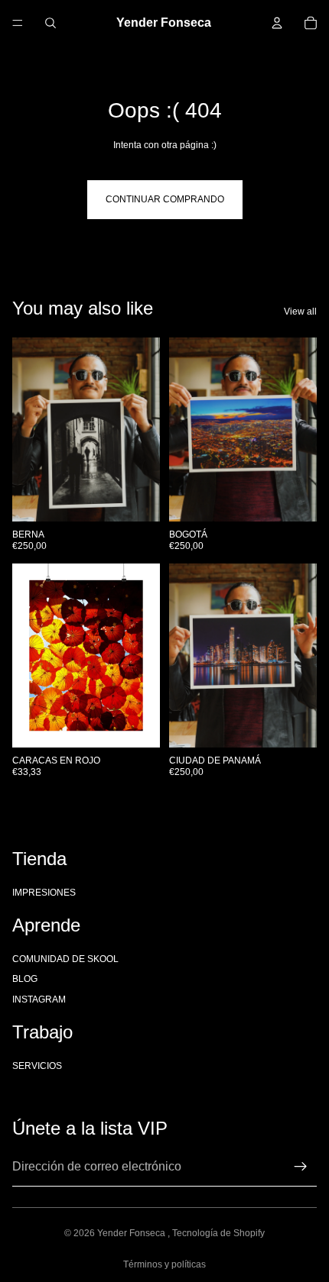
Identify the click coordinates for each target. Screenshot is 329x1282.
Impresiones (44, 891)
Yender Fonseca (132, 1233)
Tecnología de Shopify (218, 1233)
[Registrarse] (301, 1167)
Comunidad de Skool (65, 958)
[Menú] (17, 22)
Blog (24, 979)
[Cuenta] (277, 23)
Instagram (39, 998)
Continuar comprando (165, 199)
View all (300, 311)
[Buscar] (50, 23)
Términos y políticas (164, 1264)
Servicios (37, 1065)
